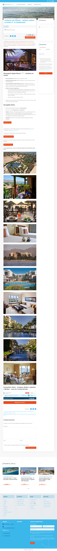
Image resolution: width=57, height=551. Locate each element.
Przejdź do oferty (30, 37)
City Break (5, 510)
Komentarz (5, 426)
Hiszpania (5, 501)
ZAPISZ (45, 73)
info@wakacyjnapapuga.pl (9, 524)
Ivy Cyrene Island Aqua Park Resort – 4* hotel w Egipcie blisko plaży (46, 479)
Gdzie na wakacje (33, 505)
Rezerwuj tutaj (7, 122)
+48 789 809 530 (7, 535)
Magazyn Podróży (37, 4)
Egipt (9, 476)
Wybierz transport (8, 144)
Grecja (5, 503)
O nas (44, 499)
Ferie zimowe (32, 501)
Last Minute (29, 4)
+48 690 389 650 (7, 533)
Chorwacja (6, 506)
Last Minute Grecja (20, 499)
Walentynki (32, 503)
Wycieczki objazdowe (7, 512)
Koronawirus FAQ (46, 506)
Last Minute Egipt (20, 503)
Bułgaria (5, 508)
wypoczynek (31, 128)
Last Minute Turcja (20, 501)
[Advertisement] (47, 85)
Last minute (32, 508)
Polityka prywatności (47, 503)
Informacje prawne (47, 505)
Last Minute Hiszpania (21, 505)
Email (21, 440)
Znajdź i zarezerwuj (21, 4)
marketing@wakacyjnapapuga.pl (9, 527)
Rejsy (5, 515)
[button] (27, 488)
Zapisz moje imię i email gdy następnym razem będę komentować (17, 445)
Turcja (5, 499)
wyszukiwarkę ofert (14, 130)
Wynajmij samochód (8, 136)
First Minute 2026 (33, 499)
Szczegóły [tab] (6, 26)
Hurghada (30, 476)
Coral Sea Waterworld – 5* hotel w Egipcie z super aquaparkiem (9, 479)
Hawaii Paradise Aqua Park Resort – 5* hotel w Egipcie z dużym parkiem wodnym (28, 479)
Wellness (5, 513)
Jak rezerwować (46, 501)
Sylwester (32, 506)
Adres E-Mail (41, 54)
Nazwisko (48, 49)
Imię (4, 440)
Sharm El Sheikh (13, 476)
